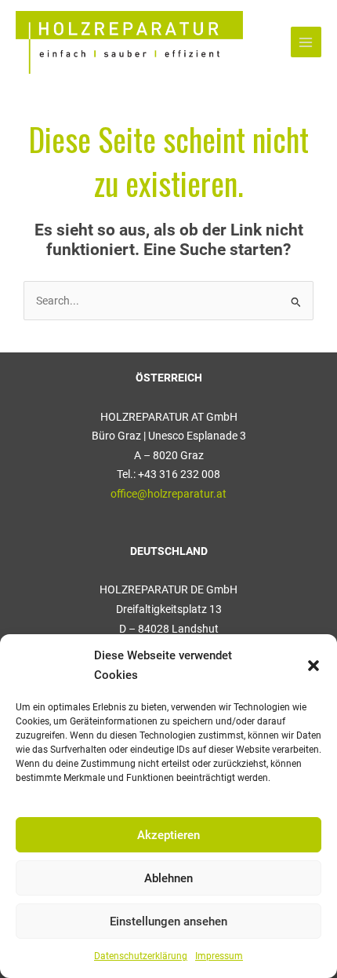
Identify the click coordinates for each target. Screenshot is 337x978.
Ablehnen (168, 878)
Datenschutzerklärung (140, 956)
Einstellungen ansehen (168, 921)
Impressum (219, 956)
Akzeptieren (168, 835)
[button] (313, 665)
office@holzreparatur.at (168, 493)
